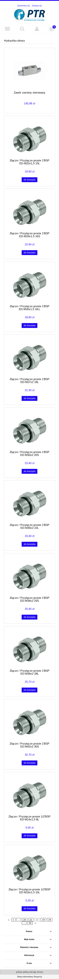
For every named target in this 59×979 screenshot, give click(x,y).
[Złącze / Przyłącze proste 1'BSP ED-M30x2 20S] (29, 430)
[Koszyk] (51, 28)
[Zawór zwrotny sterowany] (29, 71)
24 (49, 919)
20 (24, 919)
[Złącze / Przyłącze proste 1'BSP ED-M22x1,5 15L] (29, 139)
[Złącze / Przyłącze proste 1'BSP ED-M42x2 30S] (29, 722)
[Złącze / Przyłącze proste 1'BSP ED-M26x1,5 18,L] (29, 284)
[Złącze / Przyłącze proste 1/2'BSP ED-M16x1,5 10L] (29, 867)
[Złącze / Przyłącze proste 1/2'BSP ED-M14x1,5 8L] (29, 794)
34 (30, 923)
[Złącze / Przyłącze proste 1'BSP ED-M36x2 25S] (29, 576)
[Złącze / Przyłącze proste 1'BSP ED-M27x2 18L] (29, 357)
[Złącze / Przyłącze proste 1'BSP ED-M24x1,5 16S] (29, 211)
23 (43, 919)
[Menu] (7, 28)
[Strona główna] (29, 14)
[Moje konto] (37, 28)
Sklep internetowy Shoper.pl (29, 977)
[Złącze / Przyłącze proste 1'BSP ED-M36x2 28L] (29, 649)
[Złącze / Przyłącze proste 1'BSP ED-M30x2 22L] (29, 503)
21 (31, 919)
